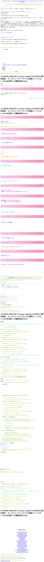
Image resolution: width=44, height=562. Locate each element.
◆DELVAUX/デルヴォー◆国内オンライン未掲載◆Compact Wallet (15, 483)
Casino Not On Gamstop (22, 541)
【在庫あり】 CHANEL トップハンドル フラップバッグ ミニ (12, 372)
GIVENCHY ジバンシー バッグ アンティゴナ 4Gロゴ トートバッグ (13, 488)
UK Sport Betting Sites (22, 537)
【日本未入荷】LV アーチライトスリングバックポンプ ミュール (15, 495)
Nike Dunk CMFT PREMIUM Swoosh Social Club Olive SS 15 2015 (15, 438)
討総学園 (21, 280)
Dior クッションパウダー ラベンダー (10, 397)
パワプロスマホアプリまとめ (6, 6)
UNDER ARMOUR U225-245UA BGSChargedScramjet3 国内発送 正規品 (13, 493)
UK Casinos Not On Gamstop (22, 534)
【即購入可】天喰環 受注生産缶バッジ (12, 432)
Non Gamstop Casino (22, 536)
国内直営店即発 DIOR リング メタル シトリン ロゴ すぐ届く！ (15, 349)
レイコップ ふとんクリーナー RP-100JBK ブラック (13, 353)
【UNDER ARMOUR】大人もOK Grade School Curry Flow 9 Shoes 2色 (16, 382)
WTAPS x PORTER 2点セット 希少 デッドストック (12, 437)
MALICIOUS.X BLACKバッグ (8, 122)
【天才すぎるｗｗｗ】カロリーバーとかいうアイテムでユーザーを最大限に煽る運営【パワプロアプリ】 (23, 323)
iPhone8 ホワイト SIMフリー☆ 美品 (19, 4)
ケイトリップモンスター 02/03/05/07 (9, 327)
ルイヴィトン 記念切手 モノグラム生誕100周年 (14, 407)
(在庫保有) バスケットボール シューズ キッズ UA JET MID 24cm (12, 472)
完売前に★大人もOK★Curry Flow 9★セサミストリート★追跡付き (15, 361)
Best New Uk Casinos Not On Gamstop (22, 550)
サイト (1, 300)
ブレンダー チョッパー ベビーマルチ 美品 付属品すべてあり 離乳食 (19, 427)
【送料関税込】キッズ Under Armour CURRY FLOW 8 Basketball (17, 428)
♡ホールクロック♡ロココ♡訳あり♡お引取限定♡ (14, 3)
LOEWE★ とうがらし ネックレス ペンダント (9, 471)
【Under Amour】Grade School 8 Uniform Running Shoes (10, 311)
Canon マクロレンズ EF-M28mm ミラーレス (9, 341)
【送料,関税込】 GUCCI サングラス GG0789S (9, 337)
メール (1, 298)
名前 (1, 296)
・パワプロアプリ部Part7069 (38, 98)
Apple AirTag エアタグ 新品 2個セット (10, 345)
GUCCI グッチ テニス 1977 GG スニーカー (8, 505)
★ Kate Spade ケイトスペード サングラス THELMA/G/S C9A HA (12, 554)
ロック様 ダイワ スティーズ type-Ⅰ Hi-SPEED (10, 329)
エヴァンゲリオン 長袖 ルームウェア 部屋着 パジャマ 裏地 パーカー (13, 359)
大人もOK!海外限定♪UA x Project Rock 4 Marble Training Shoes (12, 347)
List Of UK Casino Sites (22, 551)
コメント (2, 294)
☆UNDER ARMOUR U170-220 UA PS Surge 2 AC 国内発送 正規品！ (18, 420)
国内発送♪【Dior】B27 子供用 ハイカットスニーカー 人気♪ (11, 47)
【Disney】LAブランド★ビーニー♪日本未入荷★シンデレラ (14, 499)
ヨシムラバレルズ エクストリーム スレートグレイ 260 (14, 484)
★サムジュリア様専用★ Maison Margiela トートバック (14, 374)
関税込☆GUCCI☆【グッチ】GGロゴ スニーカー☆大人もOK (12, 501)
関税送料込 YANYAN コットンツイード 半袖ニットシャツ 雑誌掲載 (16, 503)
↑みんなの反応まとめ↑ (9, 423)
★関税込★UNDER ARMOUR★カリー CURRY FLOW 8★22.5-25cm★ (16, 339)
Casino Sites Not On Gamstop (22, 532)
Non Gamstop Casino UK (33, 0)
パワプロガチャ (6, 448)
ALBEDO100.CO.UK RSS (5, 561)
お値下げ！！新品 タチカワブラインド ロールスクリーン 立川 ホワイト (28, 276)
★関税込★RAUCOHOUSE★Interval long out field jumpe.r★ (11, 556)
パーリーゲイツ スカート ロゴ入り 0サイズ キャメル (14, 405)
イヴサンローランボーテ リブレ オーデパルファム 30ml (16, 434)
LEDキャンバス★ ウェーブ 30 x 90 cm (7, 363)
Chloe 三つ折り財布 (6, 335)
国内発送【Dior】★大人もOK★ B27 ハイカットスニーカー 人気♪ (13, 126)
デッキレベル (6, 277)
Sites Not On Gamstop (22, 543)
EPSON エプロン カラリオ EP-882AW (34, 4)
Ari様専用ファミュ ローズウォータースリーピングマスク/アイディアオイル (17, 449)
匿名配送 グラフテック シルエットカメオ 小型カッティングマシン (15, 343)
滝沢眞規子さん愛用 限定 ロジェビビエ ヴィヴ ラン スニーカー (12, 306)
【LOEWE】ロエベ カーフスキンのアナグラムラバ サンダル (14, 507)
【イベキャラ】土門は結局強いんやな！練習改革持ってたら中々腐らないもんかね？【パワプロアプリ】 (23, 355)
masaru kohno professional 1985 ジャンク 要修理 (9, 497)
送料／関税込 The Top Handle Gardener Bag (8, 333)
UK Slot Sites (22, 538)
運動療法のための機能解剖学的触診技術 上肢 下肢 (13, 401)
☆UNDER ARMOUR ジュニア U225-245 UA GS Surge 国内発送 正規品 (18, 435)
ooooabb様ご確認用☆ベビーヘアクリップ (10, 409)
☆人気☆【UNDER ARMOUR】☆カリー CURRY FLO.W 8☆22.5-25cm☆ (18, 411)
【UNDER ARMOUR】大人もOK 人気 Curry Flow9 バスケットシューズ (18, 403)
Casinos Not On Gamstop (6, 0)
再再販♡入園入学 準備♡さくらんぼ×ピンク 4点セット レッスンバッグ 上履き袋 (17, 85)
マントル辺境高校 (6, 446)
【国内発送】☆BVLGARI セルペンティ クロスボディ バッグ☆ (12, 73)
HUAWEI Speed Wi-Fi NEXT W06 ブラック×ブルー (12, 439)
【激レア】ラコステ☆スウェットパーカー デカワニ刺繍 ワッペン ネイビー (20, 421)
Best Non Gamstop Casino (22, 548)
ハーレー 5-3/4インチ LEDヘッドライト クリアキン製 (11, 351)
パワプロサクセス (4, 275)
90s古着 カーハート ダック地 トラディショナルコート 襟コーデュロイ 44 (19, 433)
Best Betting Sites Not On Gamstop (22, 552)
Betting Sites (22, 547)
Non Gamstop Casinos (15, 0)
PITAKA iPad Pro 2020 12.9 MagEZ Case (10, 450)
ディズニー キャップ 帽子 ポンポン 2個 (7, 325)
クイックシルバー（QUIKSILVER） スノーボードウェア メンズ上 (18, 399)
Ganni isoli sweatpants (8, 426)
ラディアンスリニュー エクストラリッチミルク (9, 310)
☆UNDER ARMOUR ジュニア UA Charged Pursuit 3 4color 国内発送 (15, 331)
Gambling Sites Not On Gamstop (22, 540)
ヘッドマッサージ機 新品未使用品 (7, 276)
